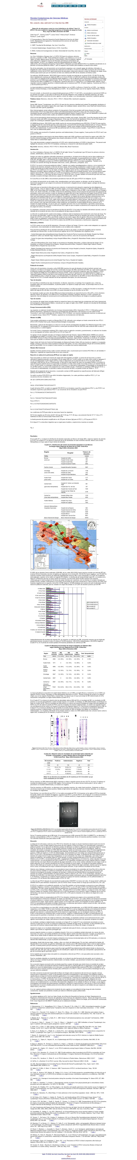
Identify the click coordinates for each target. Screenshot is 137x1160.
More (88, 53)
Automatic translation (92, 40)
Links (38, 1009)
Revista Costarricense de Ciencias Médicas (49, 18)
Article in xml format (92, 30)
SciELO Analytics (91, 24)
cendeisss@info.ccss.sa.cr (68, 1158)
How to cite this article (93, 35)
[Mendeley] (85, 53)
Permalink (89, 59)
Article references (92, 33)
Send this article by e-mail (94, 43)
